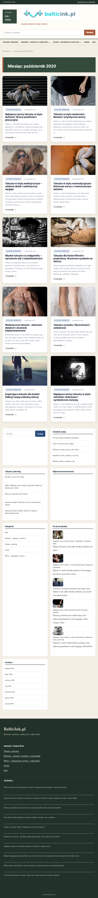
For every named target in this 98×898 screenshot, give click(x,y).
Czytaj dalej (10, 137)
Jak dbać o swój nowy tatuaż (14, 477)
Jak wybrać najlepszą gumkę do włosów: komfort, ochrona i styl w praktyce (29, 817)
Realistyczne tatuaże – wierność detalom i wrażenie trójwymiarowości (23, 327)
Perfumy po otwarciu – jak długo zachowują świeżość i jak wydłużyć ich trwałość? (32, 836)
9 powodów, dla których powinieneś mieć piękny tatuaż (71, 588)
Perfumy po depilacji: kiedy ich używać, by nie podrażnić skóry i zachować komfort (32, 808)
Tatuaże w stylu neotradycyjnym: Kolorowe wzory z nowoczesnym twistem (72, 186)
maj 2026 (8, 686)
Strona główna (6, 51)
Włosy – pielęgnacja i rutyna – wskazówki (22, 760)
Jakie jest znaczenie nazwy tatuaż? (16, 494)
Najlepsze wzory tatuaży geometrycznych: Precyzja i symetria (70, 611)
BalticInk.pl (15, 729)
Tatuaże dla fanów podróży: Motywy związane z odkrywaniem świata (21, 511)
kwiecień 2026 (10, 692)
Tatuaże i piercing (10, 42)
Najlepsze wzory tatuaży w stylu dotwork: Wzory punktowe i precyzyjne (23, 117)
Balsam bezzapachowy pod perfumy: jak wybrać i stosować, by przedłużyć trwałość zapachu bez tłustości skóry (41, 856)
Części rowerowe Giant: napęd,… (64, 443)
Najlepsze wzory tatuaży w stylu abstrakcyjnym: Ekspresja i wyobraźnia (73, 566)
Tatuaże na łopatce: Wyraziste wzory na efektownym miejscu (22, 503)
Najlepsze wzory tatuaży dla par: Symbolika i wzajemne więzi (72, 542)
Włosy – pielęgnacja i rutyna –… (67, 42)
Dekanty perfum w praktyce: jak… (64, 461)
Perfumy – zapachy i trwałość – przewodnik (22, 755)
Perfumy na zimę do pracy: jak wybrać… (67, 449)
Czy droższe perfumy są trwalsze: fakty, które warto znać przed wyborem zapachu (31, 875)
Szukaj (89, 32)
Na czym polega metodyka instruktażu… (66, 438)
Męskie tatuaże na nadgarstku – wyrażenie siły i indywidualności (23, 257)
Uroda (86, 42)
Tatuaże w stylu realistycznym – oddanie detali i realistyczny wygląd (23, 186)
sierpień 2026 (9, 668)
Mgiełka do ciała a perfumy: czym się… (66, 455)
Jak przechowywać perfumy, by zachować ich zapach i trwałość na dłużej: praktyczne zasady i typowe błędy (40, 798)
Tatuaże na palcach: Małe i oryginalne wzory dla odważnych (24, 827)
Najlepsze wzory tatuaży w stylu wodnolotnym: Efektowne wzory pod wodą (73, 638)
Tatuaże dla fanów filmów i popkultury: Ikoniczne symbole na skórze (73, 258)
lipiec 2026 (8, 674)
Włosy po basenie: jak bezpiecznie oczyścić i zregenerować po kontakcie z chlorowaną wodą (35, 787)
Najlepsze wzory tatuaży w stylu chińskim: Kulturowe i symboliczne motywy (72, 397)
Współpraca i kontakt (86, 2)
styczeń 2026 (9, 703)
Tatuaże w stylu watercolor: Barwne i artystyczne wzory (69, 116)
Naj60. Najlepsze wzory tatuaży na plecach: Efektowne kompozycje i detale (23, 486)
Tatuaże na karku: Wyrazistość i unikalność (71, 326)
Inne (6, 532)
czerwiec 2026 (10, 680)
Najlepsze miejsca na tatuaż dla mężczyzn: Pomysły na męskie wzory (27, 846)
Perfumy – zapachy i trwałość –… (35, 42)
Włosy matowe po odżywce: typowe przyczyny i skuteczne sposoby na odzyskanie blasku (34, 865)
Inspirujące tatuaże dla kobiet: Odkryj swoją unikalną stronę (22, 395)
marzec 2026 (9, 698)
